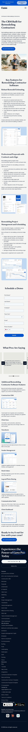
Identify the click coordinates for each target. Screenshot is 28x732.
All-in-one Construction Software (9, 576)
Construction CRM (6, 579)
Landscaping (4, 649)
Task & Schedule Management (9, 616)
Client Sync (4, 592)
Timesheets (4, 602)
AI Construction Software (7, 573)
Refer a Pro (14, 566)
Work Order (4, 608)
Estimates (3, 581)
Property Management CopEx (8, 633)
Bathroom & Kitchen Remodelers (9, 628)
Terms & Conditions (6, 697)
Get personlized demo (8, 48)
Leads (2, 597)
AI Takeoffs (4, 589)
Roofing (3, 644)
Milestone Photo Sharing (7, 610)
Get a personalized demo (9, 539)
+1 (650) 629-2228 (6, 692)
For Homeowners (5, 641)
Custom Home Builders (7, 625)
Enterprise (3, 636)
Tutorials (3, 666)
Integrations (4, 672)
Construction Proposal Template (9, 682)
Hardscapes (4, 652)
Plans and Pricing (5, 677)
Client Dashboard (5, 621)
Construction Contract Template (9, 680)
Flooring (3, 657)
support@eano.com (6, 689)
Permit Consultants (6, 638)
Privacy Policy (4, 700)
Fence (3, 660)
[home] (4, 7)
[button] (25, 8)
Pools (2, 646)
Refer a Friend (4, 694)
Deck (2, 654)
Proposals (3, 584)
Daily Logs (3, 613)
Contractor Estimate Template (9, 674)
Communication (5, 618)
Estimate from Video (22, 3)
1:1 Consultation (5, 685)
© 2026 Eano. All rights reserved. (9, 727)
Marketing (3, 594)
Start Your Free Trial (13, 561)
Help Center (4, 669)
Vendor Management (6, 605)
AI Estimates (4, 586)
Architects (4, 630)
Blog (2, 664)
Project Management (6, 600)
